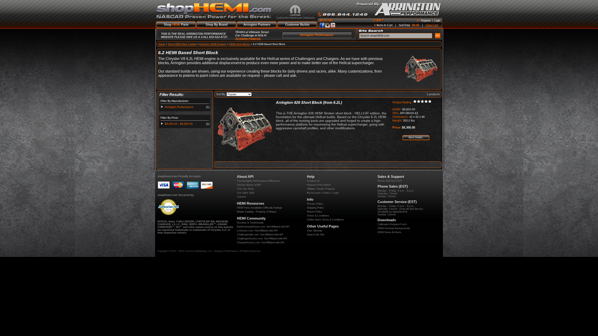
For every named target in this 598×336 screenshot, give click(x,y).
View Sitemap (314, 230)
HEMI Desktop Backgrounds (393, 228)
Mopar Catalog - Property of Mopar (256, 211)
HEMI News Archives (389, 232)
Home (161, 44)
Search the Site (315, 234)
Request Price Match (319, 184)
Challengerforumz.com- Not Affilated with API (262, 238)
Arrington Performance (179, 107)
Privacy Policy (315, 203)
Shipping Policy (315, 207)
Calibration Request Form (391, 224)
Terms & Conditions (318, 215)
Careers (241, 196)
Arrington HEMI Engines (212, 44)
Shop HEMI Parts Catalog (182, 44)
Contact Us (313, 180)
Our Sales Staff (245, 192)
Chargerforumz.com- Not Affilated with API (260, 242)
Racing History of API (249, 184)
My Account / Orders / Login (323, 192)
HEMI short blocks (239, 44)
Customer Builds (297, 24)
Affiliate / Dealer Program (321, 188)
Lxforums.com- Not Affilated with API (257, 230)
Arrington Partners (256, 24)
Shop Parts (176, 24)
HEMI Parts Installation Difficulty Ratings (259, 207)
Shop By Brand (217, 24)
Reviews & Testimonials (250, 222)
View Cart (432, 25)
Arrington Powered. (248, 38)
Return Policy (314, 211)
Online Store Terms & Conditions (325, 219)
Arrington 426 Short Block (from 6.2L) (309, 103)
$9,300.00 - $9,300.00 (179, 124)
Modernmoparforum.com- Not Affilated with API (263, 226)
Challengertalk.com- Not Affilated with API (260, 234)
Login (437, 20)
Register (426, 20)
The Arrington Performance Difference (258, 180)
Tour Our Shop (245, 188)
